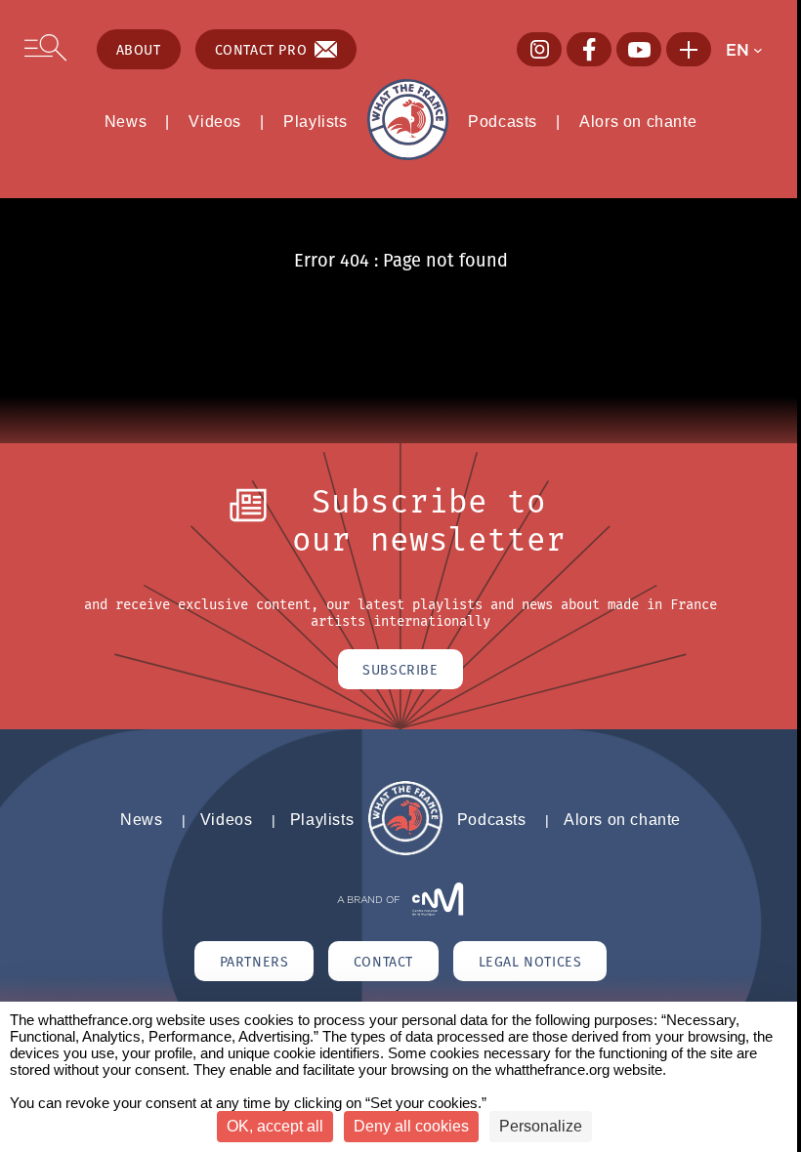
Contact (383, 961)
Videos (215, 121)
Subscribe (400, 669)
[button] (751, 49)
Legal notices (530, 961)
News (126, 121)
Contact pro (261, 49)
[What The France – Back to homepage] (405, 850)
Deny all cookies (411, 1126)
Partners (254, 961)
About (138, 49)
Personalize (540, 1126)
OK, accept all (275, 1126)
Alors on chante (637, 121)
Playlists (315, 121)
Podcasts (502, 121)
